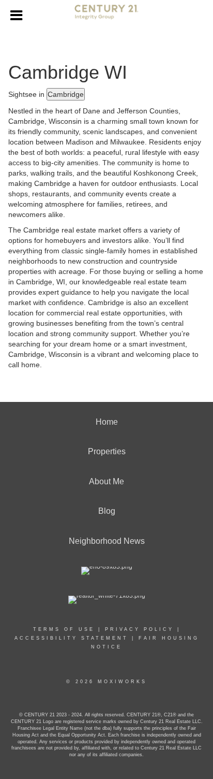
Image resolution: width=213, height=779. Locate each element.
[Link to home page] (106, 16)
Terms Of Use (64, 629)
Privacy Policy (139, 629)
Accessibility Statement (71, 638)
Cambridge (66, 94)
